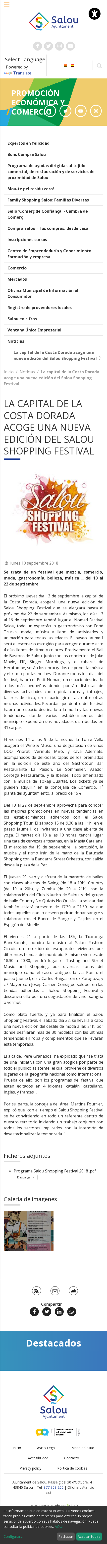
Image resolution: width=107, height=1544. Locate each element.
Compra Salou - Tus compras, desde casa (47, 228)
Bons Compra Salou (26, 154)
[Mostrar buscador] (99, 65)
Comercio (17, 268)
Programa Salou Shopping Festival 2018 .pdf (55, 1171)
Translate (22, 73)
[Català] (65, 65)
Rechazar (65, 1536)
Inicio (9, 372)
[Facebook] (34, 1311)
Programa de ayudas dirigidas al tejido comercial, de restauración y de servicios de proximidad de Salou (51, 171)
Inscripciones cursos (27, 239)
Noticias (15, 341)
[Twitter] (46, 1311)
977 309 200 (53, 1487)
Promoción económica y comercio (38, 102)
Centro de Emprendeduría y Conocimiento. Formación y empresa (49, 253)
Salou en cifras (22, 319)
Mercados (17, 279)
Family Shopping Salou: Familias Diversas (48, 200)
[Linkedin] (59, 1311)
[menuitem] (65, 64)
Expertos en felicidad (28, 143)
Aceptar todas (89, 1536)
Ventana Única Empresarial (34, 330)
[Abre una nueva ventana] (37, 46)
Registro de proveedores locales (39, 307)
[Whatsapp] (71, 1311)
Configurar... (13, 1536)
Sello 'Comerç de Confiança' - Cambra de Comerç (47, 214)
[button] (7, 6)
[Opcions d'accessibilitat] (94, 13)
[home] (54, 21)
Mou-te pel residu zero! (30, 189)
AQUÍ (59, 1526)
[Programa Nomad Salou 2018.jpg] (29, 1231)
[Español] (72, 65)
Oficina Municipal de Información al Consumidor (42, 293)
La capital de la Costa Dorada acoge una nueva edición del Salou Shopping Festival (55, 355)
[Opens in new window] (50, 111)
